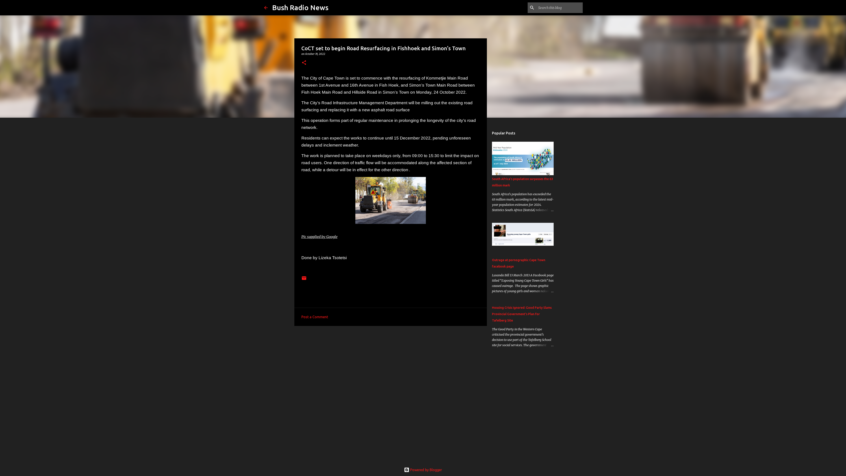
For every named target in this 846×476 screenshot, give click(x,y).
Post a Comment (314, 317)
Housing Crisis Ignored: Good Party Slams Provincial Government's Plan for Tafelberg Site (522, 314)
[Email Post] (304, 279)
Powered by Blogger (425, 470)
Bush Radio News (300, 7)
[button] (304, 63)
